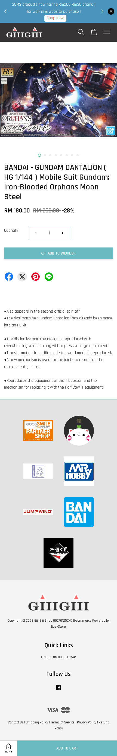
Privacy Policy (86, 722)
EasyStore (58, 626)
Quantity (11, 230)
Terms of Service (63, 722)
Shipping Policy (37, 722)
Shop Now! (55, 18)
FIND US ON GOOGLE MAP (58, 657)
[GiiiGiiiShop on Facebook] (58, 690)
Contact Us (15, 722)
